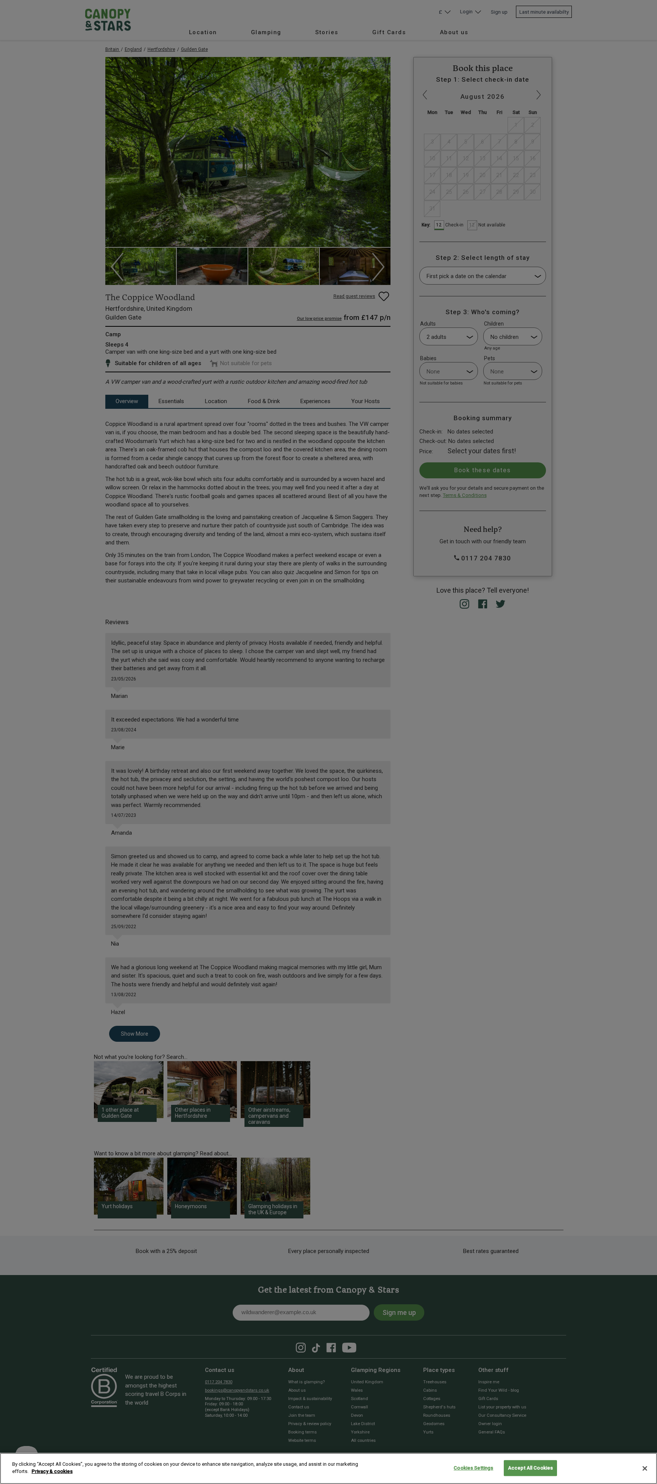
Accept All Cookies (530, 1468)
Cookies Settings (473, 1468)
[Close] (644, 1468)
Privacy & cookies (52, 1471)
